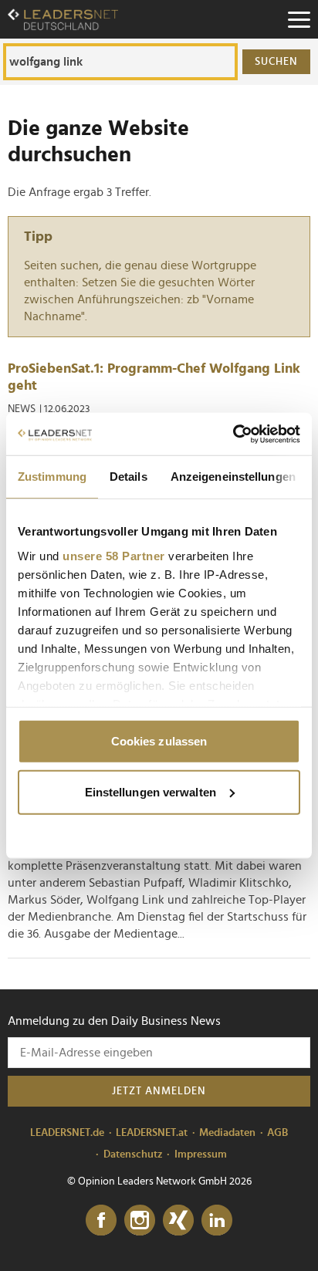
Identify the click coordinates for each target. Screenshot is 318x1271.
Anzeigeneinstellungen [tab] (233, 476)
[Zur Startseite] (63, 19)
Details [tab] (128, 476)
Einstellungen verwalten (150, 791)
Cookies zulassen (159, 741)
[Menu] (298, 19)
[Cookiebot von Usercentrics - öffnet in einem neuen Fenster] (232, 434)
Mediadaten (227, 1132)
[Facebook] (101, 1220)
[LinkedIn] (216, 1220)
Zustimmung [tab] (52, 476)
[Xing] (178, 1220)
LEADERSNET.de (67, 1132)
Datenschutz (133, 1154)
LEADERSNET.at (152, 1132)
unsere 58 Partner (114, 555)
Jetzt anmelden (159, 1091)
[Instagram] (139, 1220)
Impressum (200, 1154)
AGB (277, 1132)
